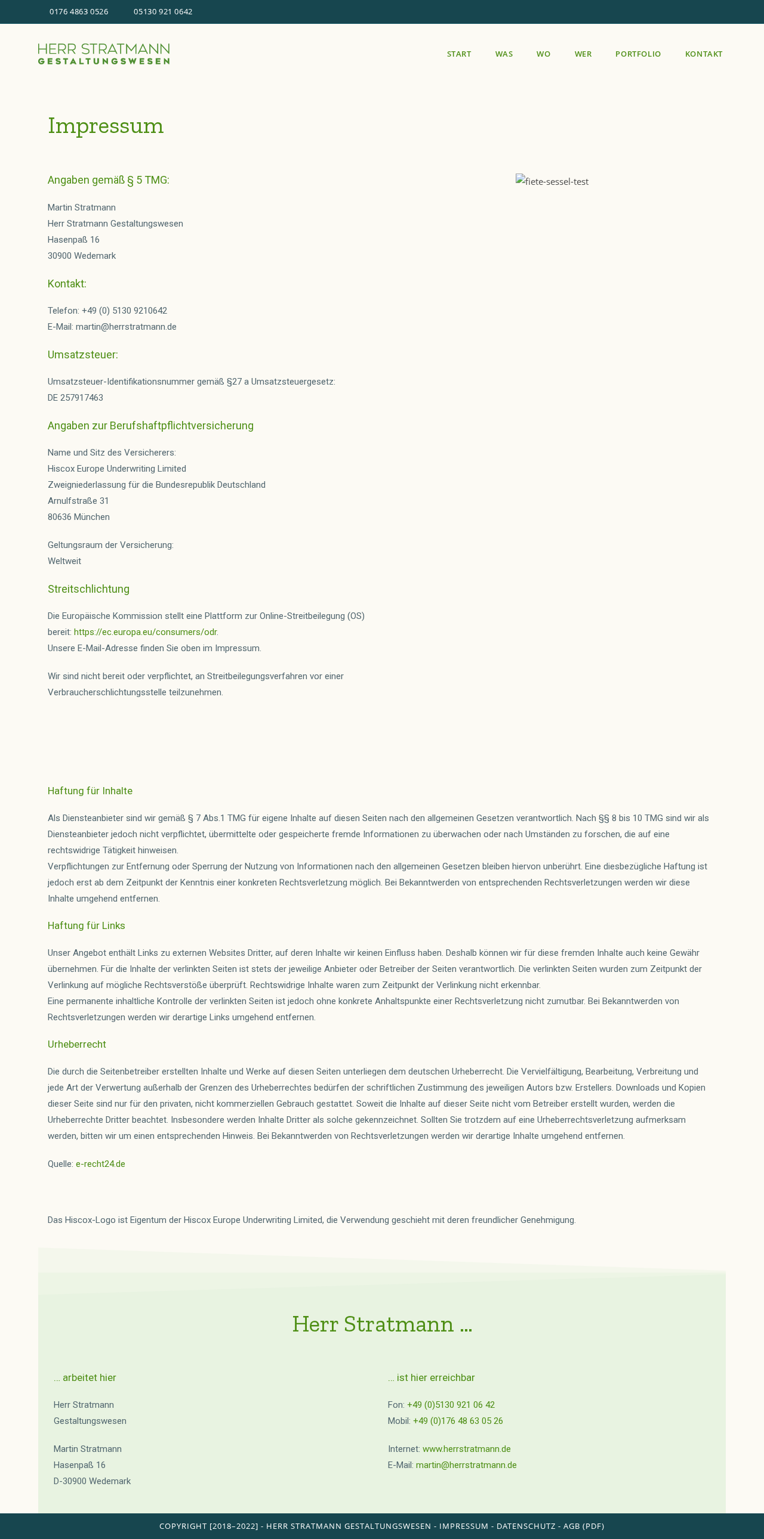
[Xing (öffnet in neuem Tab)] (709, 12)
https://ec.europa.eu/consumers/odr (145, 632)
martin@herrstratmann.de (466, 1465)
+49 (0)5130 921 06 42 (451, 1404)
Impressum (464, 1526)
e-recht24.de (100, 1164)
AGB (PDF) (584, 1526)
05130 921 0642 (163, 11)
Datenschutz (526, 1526)
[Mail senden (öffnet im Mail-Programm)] (721, 12)
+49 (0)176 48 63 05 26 (458, 1421)
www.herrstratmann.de (467, 1449)
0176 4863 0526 (79, 11)
